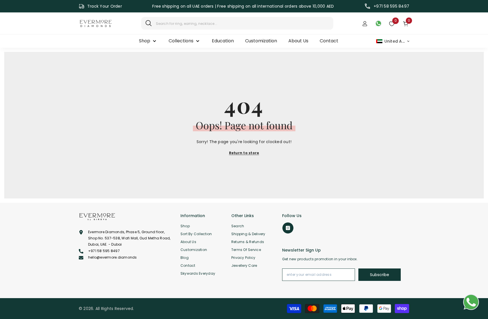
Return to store (244, 152)
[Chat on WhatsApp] (471, 302)
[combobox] (242, 23)
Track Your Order (104, 6)
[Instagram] (288, 228)
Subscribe (379, 275)
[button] (393, 41)
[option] (243, 6)
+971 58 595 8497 (391, 6)
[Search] (237, 23)
